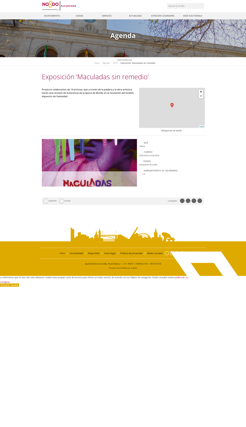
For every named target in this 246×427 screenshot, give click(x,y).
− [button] (201, 96)
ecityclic (134, 268)
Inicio (97, 63)
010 (146, 263)
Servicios (107, 15)
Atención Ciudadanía (163, 15)
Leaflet (201, 126)
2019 (115, 63)
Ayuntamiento (52, 15)
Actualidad (68, 5)
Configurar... (5, 282)
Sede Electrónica (192, 15)
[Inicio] (50, 6)
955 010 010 (155, 263)
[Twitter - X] (172, 253)
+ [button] (201, 91)
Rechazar (5, 285)
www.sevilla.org (124, 59)
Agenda (106, 63)
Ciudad (80, 15)
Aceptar (14, 285)
